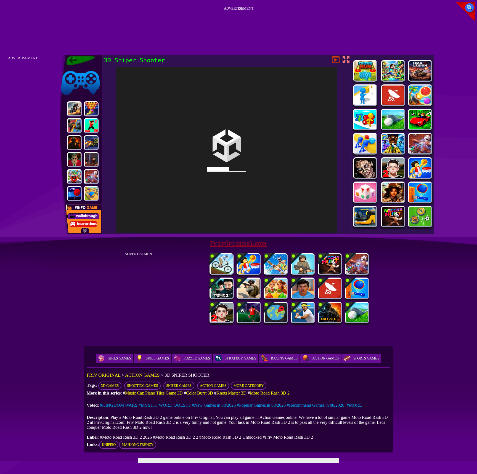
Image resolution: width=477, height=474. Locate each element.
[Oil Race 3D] (365, 127)
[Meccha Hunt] (393, 224)
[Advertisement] (238, 24)
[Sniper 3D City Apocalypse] (365, 176)
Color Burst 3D (199, 393)
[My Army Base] (303, 272)
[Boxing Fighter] (74, 125)
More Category (249, 386)
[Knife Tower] (420, 200)
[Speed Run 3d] (91, 142)
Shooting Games (142, 386)
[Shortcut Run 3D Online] (365, 103)
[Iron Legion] (420, 79)
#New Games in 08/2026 (214, 405)
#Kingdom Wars (118, 405)
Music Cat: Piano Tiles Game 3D (154, 393)
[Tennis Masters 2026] (303, 320)
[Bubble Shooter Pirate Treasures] (420, 103)
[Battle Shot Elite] (330, 320)
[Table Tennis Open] (74, 193)
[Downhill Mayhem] (222, 272)
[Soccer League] (249, 320)
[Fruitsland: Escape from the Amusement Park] (74, 176)
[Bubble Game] (91, 108)
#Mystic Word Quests (165, 405)
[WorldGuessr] (276, 320)
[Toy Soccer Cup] (420, 224)
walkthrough (86, 216)
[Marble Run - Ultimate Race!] (91, 193)
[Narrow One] (276, 272)
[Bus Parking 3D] (365, 224)
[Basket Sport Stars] (420, 176)
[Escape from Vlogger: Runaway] (303, 296)
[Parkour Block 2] (91, 125)
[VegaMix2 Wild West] (276, 296)
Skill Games (157, 358)
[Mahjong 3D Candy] (365, 200)
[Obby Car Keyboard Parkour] (420, 127)
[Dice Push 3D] (365, 152)
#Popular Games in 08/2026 (261, 405)
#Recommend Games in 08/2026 (315, 405)
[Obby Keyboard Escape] (393, 152)
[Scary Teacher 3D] (74, 159)
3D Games (110, 386)
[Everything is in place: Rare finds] (393, 200)
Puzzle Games (197, 358)
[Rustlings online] (393, 103)
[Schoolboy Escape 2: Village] (393, 176)
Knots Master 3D (231, 393)
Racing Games (284, 358)
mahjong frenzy (137, 445)
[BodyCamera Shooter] (249, 296)
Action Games (325, 358)
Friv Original (70, 69)
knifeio (109, 445)
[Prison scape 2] (222, 296)
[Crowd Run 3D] (365, 79)
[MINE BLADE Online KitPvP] (393, 79)
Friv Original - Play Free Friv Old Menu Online (78, 60)
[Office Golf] (393, 127)
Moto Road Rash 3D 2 (270, 393)
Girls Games (119, 358)
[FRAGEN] (74, 142)
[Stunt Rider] (74, 108)
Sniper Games (179, 386)
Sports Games (366, 358)
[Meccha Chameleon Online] (91, 176)
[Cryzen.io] (91, 159)
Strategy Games (240, 358)
